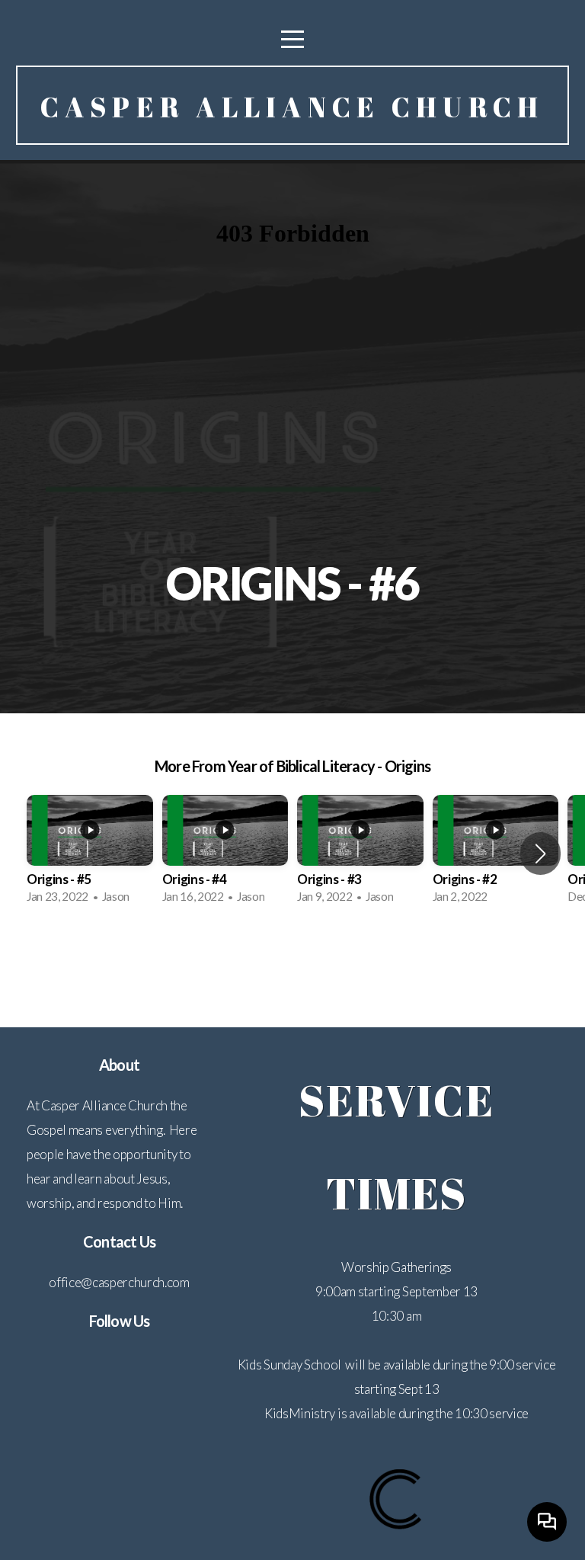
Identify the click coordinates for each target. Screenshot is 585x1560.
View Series (292, 957)
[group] (90, 854)
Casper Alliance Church (292, 106)
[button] (540, 853)
